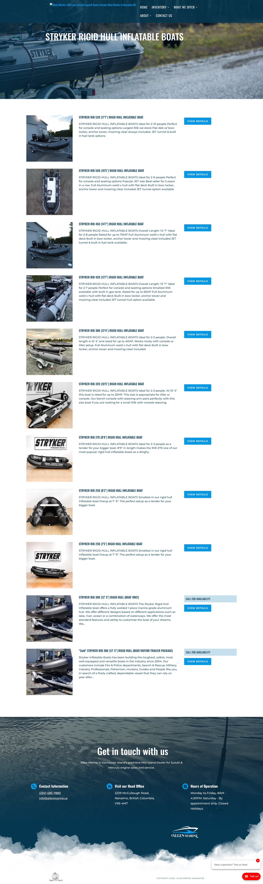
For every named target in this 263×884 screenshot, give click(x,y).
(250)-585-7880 (50, 793)
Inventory (159, 7)
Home (144, 7)
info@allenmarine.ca (53, 798)
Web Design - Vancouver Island (56, 877)
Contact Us (164, 16)
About (144, 16)
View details (197, 121)
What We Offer (184, 7)
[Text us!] (251, 877)
